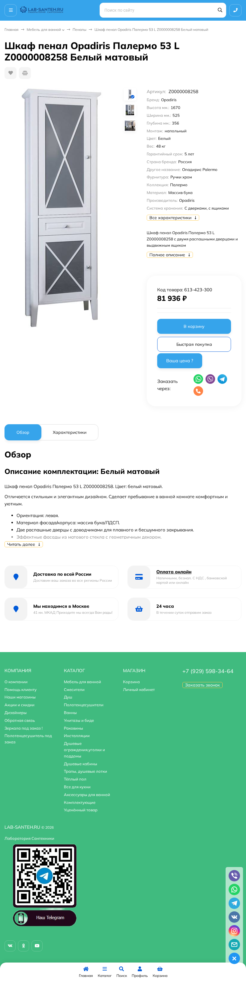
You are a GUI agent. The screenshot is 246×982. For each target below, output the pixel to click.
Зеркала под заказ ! (23, 728)
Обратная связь (19, 720)
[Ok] (23, 945)
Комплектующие (79, 802)
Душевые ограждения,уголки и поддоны (84, 749)
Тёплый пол (75, 779)
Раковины (73, 728)
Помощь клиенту (20, 689)
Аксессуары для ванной (87, 794)
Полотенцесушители (84, 704)
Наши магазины (20, 697)
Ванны (70, 712)
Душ (68, 697)
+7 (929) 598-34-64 (207, 671)
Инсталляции (77, 735)
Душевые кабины (80, 763)
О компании (16, 681)
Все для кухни (77, 786)
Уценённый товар (81, 809)
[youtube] (37, 945)
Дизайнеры (15, 712)
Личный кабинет (139, 689)
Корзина (131, 681)
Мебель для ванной (44, 29)
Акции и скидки (19, 704)
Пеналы (79, 29)
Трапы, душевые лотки (85, 771)
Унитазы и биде (79, 720)
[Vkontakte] (10, 945)
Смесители (74, 689)
